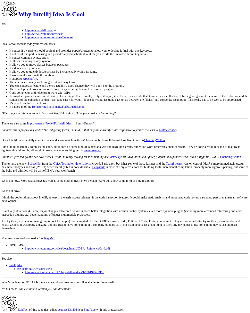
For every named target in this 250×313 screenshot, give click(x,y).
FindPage (90, 309)
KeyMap (49, 238)
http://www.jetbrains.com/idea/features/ (49, 37)
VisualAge (115, 157)
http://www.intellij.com (39, 30)
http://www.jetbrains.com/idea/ (44, 33)
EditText (22, 309)
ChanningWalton (154, 140)
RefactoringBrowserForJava (34, 268)
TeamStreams (174, 163)
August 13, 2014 (68, 309)
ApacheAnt (30, 78)
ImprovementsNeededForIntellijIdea (49, 123)
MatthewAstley (168, 130)
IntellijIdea (15, 265)
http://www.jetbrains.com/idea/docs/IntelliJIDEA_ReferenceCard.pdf (67, 248)
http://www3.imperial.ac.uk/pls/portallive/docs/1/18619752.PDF (64, 272)
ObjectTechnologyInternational (72, 163)
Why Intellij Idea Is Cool (51, 14)
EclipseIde (34, 163)
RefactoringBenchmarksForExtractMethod (58, 106)
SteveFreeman (92, 150)
